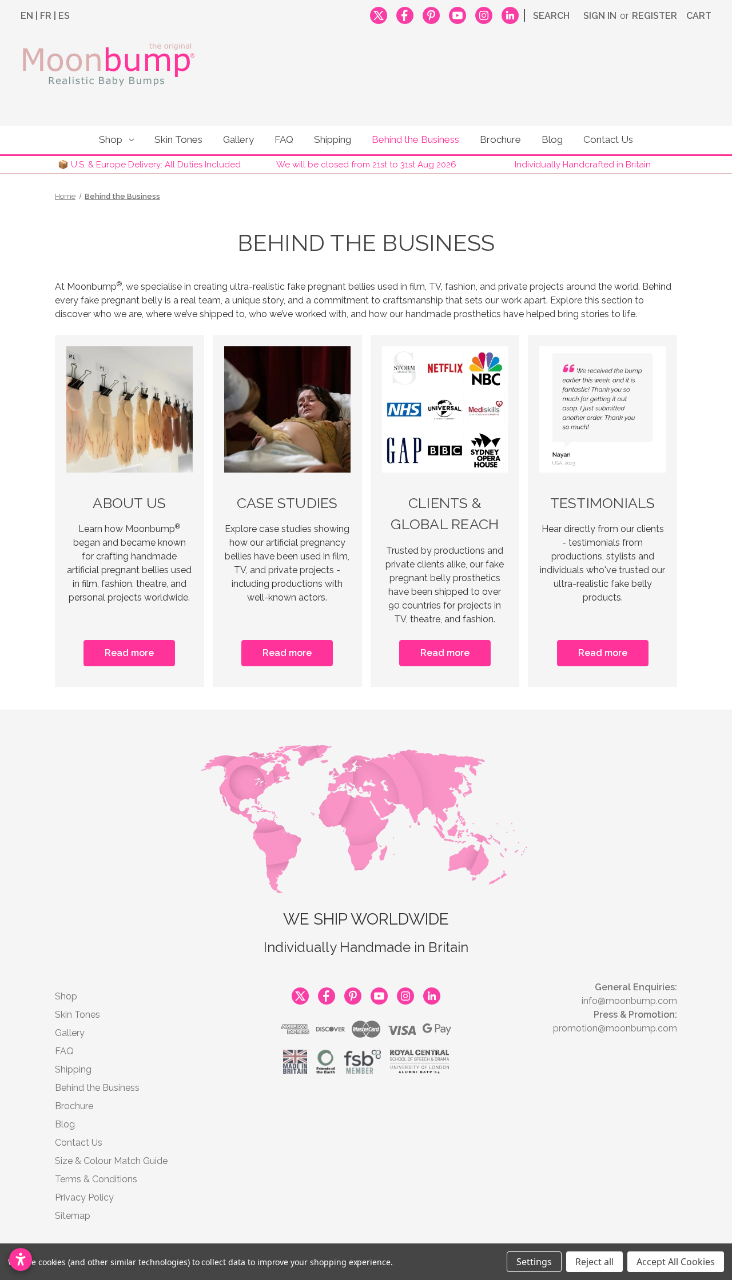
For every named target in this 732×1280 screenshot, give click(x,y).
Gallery (238, 139)
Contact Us (608, 139)
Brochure (500, 139)
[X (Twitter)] (378, 13)
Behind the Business (415, 139)
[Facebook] (404, 13)
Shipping (332, 139)
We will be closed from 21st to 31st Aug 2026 (366, 164)
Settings (534, 1261)
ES (64, 15)
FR (45, 15)
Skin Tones (178, 139)
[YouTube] (457, 13)
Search (551, 15)
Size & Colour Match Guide (111, 1160)
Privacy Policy (84, 1197)
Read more (129, 652)
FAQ (283, 139)
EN (27, 15)
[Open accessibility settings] (20, 1259)
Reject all (594, 1261)
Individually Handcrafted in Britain (583, 164)
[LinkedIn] (510, 13)
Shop (110, 139)
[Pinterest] (431, 13)
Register (654, 15)
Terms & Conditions (96, 1179)
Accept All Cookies (675, 1261)
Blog (552, 139)
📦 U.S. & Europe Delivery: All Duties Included (149, 164)
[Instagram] (483, 13)
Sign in (599, 15)
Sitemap (72, 1215)
